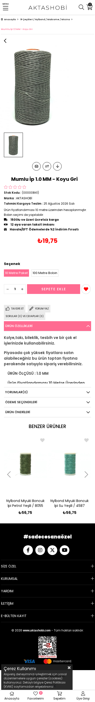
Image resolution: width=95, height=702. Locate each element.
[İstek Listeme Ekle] (36, 166)
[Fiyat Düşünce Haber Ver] (57, 166)
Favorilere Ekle (42, 440)
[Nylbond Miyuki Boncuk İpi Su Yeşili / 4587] (69, 464)
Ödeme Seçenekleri (21, 402)
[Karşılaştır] (47, 166)
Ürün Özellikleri (18, 326)
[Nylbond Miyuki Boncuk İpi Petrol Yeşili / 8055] (25, 464)
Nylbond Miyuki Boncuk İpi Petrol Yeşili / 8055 (25, 503)
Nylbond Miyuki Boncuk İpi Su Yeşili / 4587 (69, 503)
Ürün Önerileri (17, 412)
